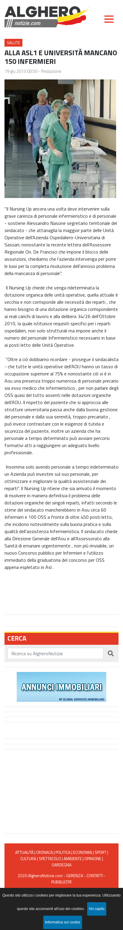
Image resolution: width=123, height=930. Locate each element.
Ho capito (96, 909)
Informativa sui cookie (62, 922)
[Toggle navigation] (109, 19)
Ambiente (73, 858)
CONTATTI (95, 875)
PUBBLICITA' (61, 882)
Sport (100, 852)
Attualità (24, 852)
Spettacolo (50, 858)
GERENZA (74, 875)
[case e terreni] (61, 686)
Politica (63, 852)
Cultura (28, 858)
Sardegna (61, 865)
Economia (82, 852)
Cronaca (44, 852)
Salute (13, 43)
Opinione (92, 858)
